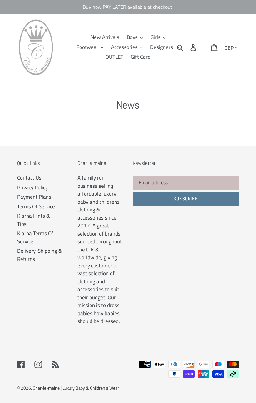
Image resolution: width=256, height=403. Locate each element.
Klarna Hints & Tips (33, 220)
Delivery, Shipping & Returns (39, 255)
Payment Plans (34, 197)
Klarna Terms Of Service (35, 237)
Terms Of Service (36, 206)
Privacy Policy (32, 187)
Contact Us (29, 178)
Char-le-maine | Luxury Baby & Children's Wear (76, 388)
